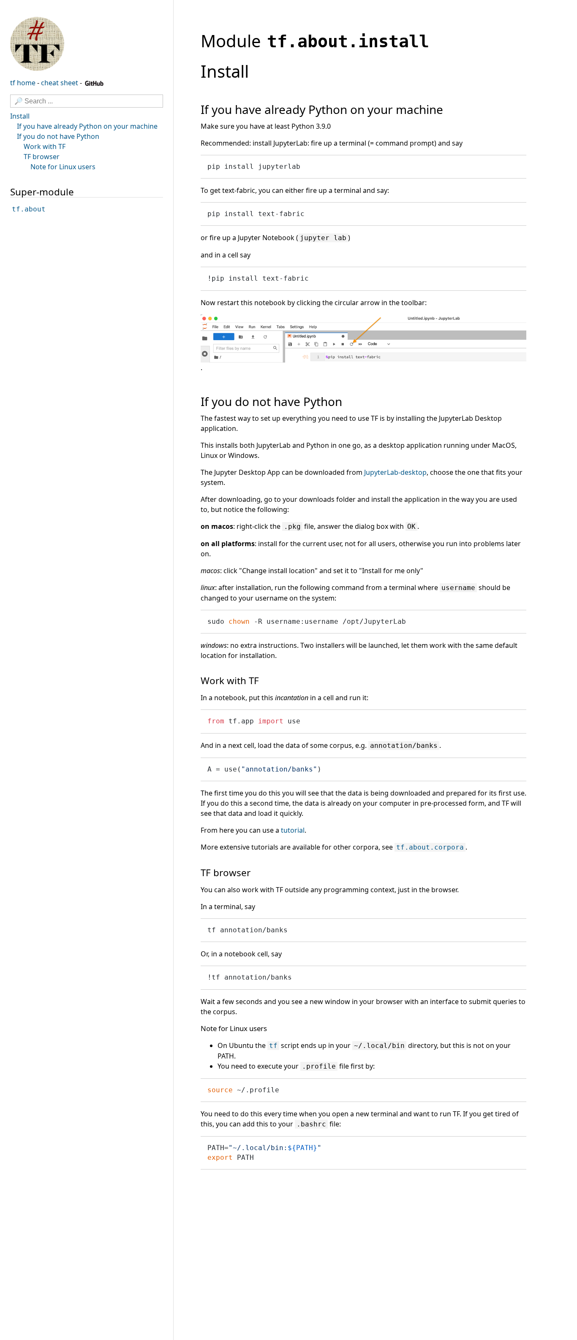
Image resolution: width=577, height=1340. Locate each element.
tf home (22, 82)
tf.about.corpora (430, 847)
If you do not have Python (58, 136)
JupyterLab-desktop (395, 472)
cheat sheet (59, 82)
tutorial (293, 830)
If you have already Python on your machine (87, 126)
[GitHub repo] (94, 82)
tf (273, 1046)
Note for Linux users (62, 166)
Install (20, 116)
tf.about (29, 210)
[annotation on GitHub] (37, 43)
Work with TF (44, 146)
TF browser (42, 156)
